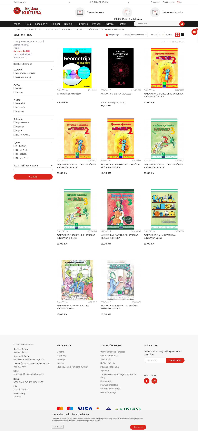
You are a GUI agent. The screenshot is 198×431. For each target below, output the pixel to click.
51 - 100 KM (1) (22, 158)
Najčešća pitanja (108, 392)
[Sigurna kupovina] (81, 12)
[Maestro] (70, 409)
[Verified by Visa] (108, 409)
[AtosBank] (128, 409)
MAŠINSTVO (20, 57)
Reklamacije (106, 381)
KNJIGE (42, 29)
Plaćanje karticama (109, 367)
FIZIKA (17, 48)
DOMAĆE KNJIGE (54, 29)
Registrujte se (168, 2)
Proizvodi (32, 29)
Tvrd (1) (19, 92)
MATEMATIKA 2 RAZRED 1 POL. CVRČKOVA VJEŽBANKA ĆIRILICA (163, 95)
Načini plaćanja (107, 363)
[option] (99, 2)
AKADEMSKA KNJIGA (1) (26, 73)
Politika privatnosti (109, 355)
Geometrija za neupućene (69, 93)
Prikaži (154, 35)
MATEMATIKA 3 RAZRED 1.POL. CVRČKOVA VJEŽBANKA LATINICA (163, 166)
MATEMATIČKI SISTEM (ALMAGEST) (117, 93)
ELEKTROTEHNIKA (22, 54)
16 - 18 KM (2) (21, 150)
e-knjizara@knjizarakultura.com (28, 374)
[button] (159, 23)
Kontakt (61, 363)
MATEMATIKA (21, 51)
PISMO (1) (20, 111)
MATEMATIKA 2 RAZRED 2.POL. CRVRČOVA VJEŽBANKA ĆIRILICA (120, 166)
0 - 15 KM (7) (21, 146)
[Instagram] (154, 381)
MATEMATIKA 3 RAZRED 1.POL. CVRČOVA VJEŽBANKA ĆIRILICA (76, 236)
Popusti (19, 131)
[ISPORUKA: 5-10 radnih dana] (128, 12)
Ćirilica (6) (20, 103)
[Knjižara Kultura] (27, 10)
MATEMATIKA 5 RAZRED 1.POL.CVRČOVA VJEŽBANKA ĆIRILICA (119, 307)
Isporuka (104, 370)
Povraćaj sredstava (109, 385)
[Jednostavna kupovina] (156, 12)
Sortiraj (127, 35)
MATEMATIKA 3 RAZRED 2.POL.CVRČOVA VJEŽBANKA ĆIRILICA (119, 236)
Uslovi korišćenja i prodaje (112, 351)
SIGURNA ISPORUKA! (99, 2)
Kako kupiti (105, 359)
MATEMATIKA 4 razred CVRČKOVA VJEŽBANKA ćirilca (73, 307)
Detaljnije (57, 426)
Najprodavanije (22, 123)
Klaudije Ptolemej (117, 102)
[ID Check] (99, 409)
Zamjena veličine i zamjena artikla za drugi (118, 376)
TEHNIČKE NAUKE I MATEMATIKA (98, 29)
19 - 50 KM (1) (21, 154)
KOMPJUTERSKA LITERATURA (28, 41)
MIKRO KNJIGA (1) (23, 77)
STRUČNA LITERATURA (73, 29)
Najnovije (20, 127)
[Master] (60, 409)
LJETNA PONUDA (23, 135)
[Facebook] (146, 381)
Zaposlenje (62, 355)
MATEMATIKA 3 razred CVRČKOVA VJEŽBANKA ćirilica (160, 236)
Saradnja (61, 359)
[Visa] (84, 409)
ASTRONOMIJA (21, 44)
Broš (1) (19, 88)
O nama (60, 351)
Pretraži (33, 176)
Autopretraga (114, 35)
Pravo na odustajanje (110, 388)
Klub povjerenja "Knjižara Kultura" (72, 367)
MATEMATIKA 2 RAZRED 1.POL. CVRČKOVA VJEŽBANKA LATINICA (76, 166)
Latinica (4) (20, 107)
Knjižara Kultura (19, 29)
